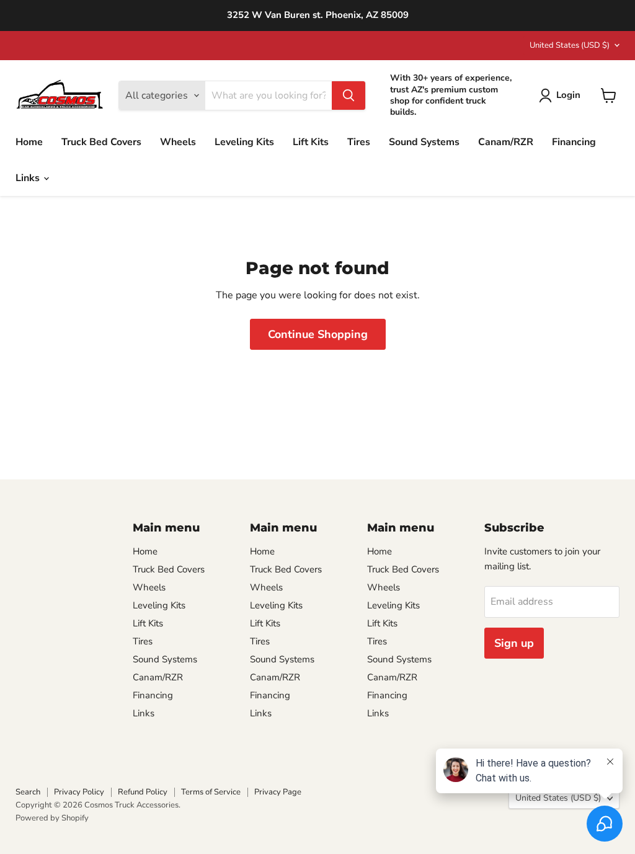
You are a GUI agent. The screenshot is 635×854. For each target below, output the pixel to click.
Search (28, 792)
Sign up (514, 643)
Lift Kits (311, 142)
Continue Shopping (318, 334)
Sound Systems (424, 142)
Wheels (178, 142)
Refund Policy (142, 792)
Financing (574, 142)
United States (570, 45)
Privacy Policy (79, 792)
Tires (358, 142)
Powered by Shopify (52, 818)
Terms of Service (211, 792)
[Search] (348, 95)
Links (29, 178)
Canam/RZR (505, 142)
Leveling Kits (244, 142)
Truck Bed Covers (101, 142)
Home (29, 142)
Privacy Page (277, 792)
